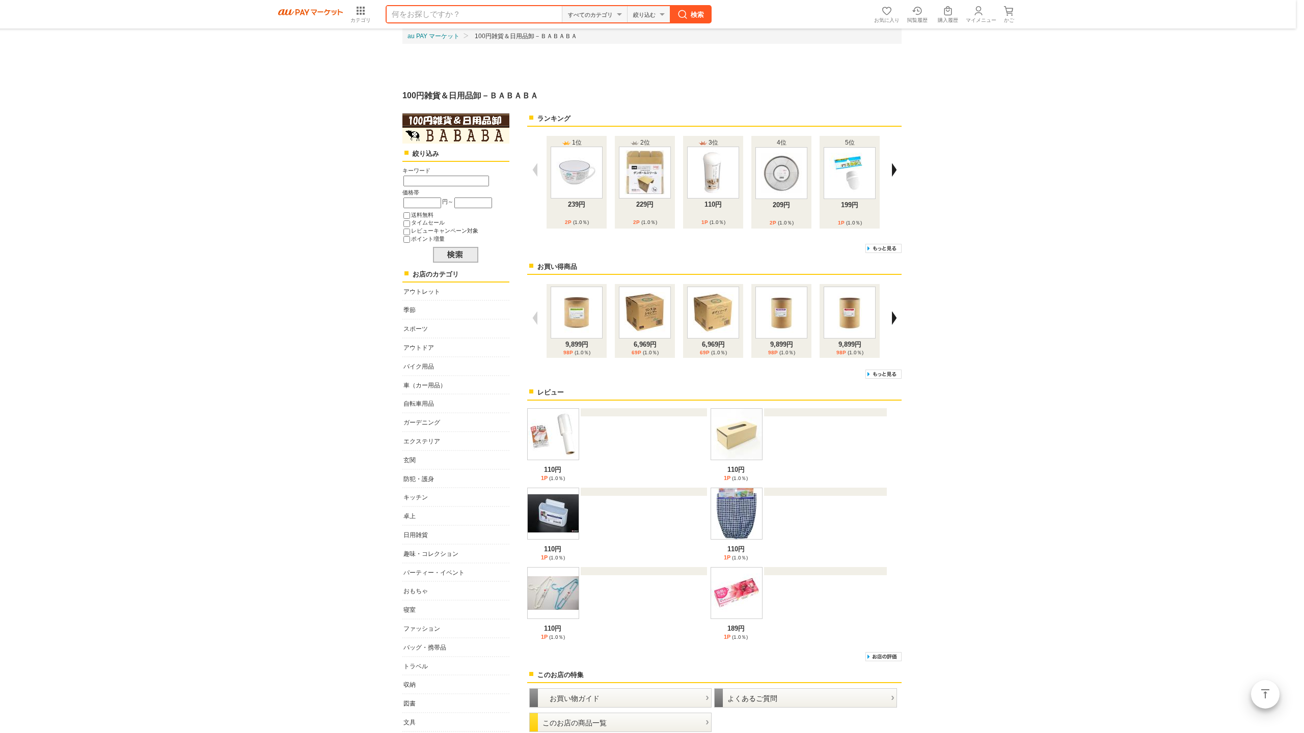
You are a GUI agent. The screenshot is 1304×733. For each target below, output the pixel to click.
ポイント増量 (428, 239)
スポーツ (415, 328)
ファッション (421, 628)
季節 (409, 310)
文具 (409, 722)
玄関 (409, 460)
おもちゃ (415, 591)
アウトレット (421, 291)
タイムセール (428, 222)
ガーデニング (421, 422)
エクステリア (421, 441)
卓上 (409, 516)
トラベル (415, 666)
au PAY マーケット (433, 36)
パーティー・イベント (434, 572)
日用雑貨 (415, 535)
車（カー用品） (424, 385)
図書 (409, 703)
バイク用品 (418, 366)
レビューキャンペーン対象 (444, 231)
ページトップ (1265, 694)
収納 (409, 684)
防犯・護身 (418, 479)
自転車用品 (418, 403)
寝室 (409, 609)
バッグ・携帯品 (424, 647)
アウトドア (418, 347)
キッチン (415, 497)
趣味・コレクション (430, 553)
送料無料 (422, 215)
